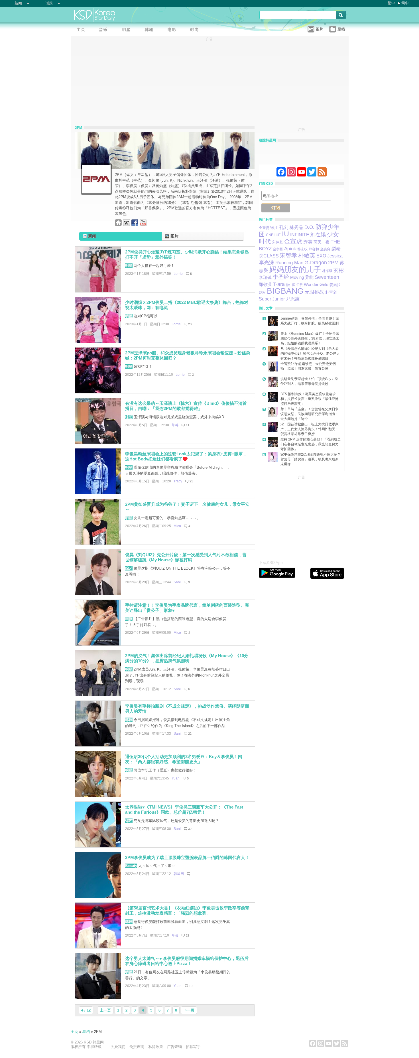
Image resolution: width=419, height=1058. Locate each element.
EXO (321, 255)
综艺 (129, 417)
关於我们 (118, 1047)
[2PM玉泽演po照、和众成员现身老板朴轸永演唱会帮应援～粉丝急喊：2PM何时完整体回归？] (98, 392)
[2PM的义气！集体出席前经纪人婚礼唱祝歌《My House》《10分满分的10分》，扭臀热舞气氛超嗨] (98, 695)
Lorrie (178, 274)
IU (285, 234)
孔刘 (283, 227)
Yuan (176, 778)
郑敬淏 (265, 284)
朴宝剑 (331, 292)
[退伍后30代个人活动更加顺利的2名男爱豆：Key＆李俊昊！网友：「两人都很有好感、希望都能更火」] (98, 795)
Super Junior (272, 299)
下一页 (188, 1010)
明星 (129, 265)
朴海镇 (327, 271)
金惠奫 (325, 249)
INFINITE (299, 234)
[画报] (196, 30)
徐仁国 (290, 285)
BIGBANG (285, 291)
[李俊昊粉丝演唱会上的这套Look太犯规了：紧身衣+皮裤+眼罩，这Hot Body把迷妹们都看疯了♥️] (98, 493)
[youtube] (143, 225)
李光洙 (266, 262)
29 (187, 935)
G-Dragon (315, 262)
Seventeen (327, 277)
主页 (74, 1031)
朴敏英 (306, 255)
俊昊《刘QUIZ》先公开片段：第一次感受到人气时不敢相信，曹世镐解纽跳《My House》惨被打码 (186, 557)
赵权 (262, 293)
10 (190, 986)
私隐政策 (155, 1047)
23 (190, 324)
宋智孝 (288, 255)
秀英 (307, 241)
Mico (177, 526)
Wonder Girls (316, 284)
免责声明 (136, 1047)
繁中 (391, 3)
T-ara (279, 284)
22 (190, 733)
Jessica (335, 255)
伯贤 (299, 285)
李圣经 (281, 277)
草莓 (175, 425)
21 (191, 481)
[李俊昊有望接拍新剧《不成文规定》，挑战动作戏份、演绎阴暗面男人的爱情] (98, 745)
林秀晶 (296, 227)
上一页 (105, 1010)
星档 (86, 1031)
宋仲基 (277, 242)
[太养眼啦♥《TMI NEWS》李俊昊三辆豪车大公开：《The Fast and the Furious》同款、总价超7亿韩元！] (98, 846)
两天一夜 (321, 242)
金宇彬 (278, 249)
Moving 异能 (302, 277)
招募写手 (193, 1047)
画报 (129, 619)
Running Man (289, 262)
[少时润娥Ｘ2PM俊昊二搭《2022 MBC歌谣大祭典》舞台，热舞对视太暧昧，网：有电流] (98, 341)
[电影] (173, 30)
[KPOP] (104, 30)
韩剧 (129, 720)
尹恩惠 (293, 298)
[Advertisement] (301, 516)
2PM (333, 262)
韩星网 (179, 874)
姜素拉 (335, 285)
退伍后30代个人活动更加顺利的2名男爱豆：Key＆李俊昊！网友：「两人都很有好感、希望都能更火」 (183, 759)
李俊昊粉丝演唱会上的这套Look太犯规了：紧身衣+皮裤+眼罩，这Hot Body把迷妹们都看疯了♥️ (186, 456)
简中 (405, 3)
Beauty (131, 866)
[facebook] (134, 225)
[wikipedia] (126, 225)
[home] (118, 225)
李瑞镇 (265, 277)
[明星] (127, 30)
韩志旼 (302, 249)
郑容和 (314, 249)
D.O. (309, 227)
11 (187, 425)
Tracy (178, 481)
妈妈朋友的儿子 (295, 269)
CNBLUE (273, 235)
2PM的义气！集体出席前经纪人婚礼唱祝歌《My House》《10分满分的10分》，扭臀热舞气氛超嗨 (186, 658)
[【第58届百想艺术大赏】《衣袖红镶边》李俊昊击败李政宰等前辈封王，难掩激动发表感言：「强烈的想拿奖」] (98, 947)
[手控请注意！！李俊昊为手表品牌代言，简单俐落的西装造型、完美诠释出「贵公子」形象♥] (98, 644)
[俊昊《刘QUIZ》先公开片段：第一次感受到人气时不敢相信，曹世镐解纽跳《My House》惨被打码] (98, 594)
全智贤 (264, 228)
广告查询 (174, 1047)
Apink (290, 248)
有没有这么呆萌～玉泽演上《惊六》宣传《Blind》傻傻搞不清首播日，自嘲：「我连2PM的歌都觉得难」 (186, 406)
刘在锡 (318, 234)
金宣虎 (293, 241)
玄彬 (338, 270)
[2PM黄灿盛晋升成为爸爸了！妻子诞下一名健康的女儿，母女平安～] (98, 543)
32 (190, 828)
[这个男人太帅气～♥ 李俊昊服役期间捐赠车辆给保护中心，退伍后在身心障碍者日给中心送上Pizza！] (98, 997)
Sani (177, 582)
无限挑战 (314, 292)
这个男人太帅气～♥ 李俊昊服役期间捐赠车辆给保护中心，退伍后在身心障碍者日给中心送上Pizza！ (187, 961)
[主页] (82, 30)
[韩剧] (150, 30)
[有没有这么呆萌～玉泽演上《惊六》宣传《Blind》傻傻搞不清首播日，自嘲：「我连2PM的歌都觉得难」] (98, 442)
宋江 (274, 227)
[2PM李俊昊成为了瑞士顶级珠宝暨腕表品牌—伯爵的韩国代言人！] (98, 896)
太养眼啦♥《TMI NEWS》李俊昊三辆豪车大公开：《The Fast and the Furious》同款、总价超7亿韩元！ (184, 810)
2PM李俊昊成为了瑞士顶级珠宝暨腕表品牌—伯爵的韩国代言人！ (187, 857)
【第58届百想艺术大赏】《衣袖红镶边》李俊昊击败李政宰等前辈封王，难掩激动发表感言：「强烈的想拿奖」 (187, 910)
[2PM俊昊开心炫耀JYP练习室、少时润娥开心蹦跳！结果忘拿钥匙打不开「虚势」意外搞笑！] (98, 291)
